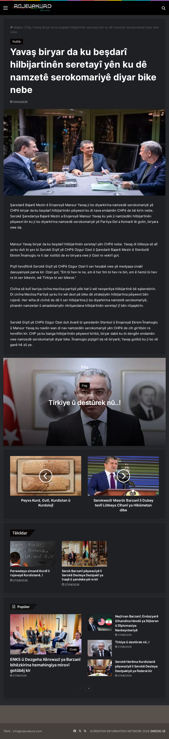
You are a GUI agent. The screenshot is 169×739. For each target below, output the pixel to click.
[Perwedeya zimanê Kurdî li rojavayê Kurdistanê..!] (32, 554)
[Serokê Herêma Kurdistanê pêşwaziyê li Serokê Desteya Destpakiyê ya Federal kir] (100, 668)
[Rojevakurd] (32, 8)
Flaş (28, 27)
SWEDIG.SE (158, 731)
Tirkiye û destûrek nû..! (84, 402)
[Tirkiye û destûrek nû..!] (100, 648)
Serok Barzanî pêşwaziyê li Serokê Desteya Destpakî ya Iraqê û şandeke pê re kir (82, 575)
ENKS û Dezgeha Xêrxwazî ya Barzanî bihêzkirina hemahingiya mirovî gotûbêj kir (45, 665)
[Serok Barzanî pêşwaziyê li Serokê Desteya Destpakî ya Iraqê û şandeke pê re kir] (84, 554)
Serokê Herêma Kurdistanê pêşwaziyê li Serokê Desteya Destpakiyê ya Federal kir (136, 666)
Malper (18, 27)
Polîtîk (17, 41)
